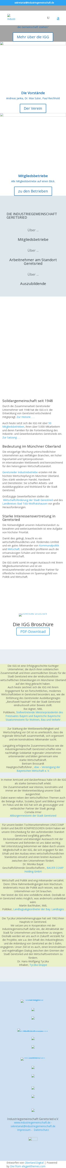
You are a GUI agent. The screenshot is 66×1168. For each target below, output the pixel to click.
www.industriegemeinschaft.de (32, 1122)
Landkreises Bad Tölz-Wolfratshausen (25, 503)
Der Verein (33, 108)
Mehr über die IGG (33, 36)
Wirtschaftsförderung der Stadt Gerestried (27, 500)
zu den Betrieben (33, 191)
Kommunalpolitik (49, 545)
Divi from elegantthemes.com (27, 1166)
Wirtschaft (14, 549)
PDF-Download (33, 631)
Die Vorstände (33, 92)
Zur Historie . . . (25, 417)
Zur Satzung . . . (11, 437)
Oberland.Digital (34, 1162)
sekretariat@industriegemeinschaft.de (33, 1126)
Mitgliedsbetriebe (33, 175)
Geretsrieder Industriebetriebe (20, 472)
